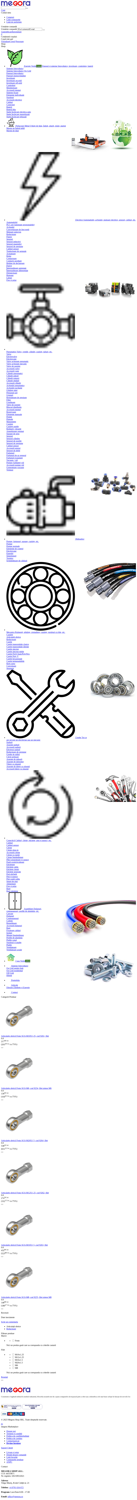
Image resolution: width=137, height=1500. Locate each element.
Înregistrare (17, 32)
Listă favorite (12, 1457)
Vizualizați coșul (8, 41)
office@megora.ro (15, 1496)
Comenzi (10, 17)
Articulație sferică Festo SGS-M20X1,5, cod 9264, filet (24, 1140)
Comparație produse (14, 1459)
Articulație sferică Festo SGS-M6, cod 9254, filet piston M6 (26, 1088)
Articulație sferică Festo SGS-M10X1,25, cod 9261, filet (25, 1036)
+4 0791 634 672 (16, 1487)
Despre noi (11, 1431)
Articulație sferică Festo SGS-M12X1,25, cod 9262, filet (25, 1193)
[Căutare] (27, 8)
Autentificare (6, 32)
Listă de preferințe (14, 22)
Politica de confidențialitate (17, 1436)
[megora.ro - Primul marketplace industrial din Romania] (15, 1392)
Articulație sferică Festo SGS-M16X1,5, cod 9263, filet (24, 1245)
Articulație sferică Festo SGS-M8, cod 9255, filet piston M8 (26, 1297)
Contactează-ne (12, 1441)
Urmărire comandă (9, 29)
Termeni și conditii (14, 1433)
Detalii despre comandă (16, 1455)
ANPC (9, 1462)
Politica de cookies (14, 1438)
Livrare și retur (12, 1452)
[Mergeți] (44, 29)
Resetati (4, 1377)
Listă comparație (13, 19)
